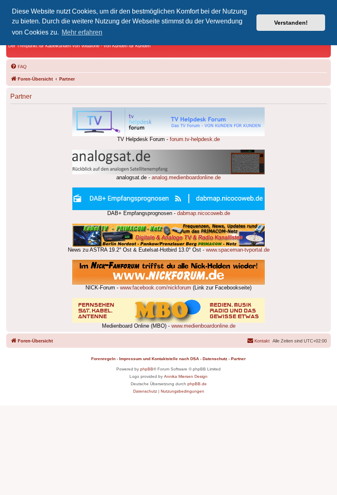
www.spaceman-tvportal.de (238, 250)
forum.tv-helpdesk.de (195, 139)
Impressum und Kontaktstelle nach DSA (159, 358)
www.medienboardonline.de (203, 326)
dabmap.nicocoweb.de (203, 213)
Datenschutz (215, 358)
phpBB (146, 369)
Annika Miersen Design (186, 376)
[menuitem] (18, 67)
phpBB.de (197, 384)
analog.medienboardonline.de (186, 177)
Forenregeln (103, 358)
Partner (238, 358)
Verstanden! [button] (291, 22)
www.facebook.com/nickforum (155, 288)
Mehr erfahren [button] (82, 32)
